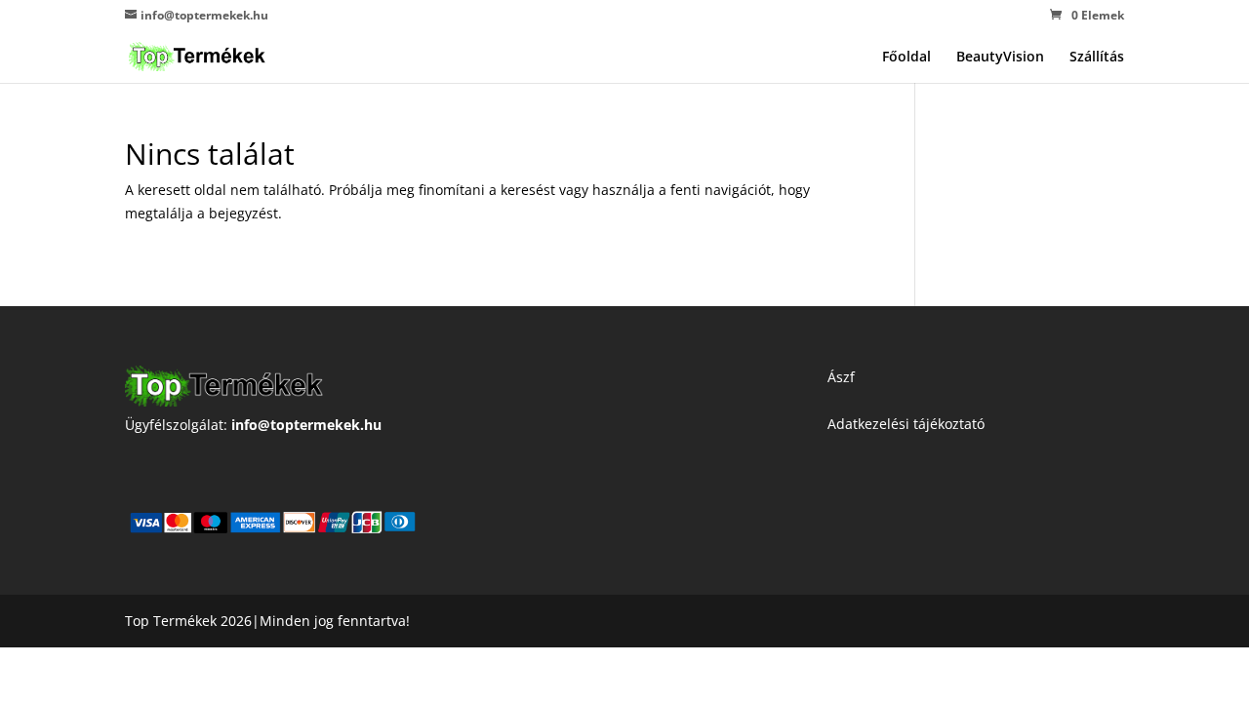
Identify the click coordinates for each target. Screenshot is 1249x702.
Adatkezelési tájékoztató (906, 423)
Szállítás (1096, 57)
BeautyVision (1000, 57)
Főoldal (906, 57)
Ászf (841, 377)
